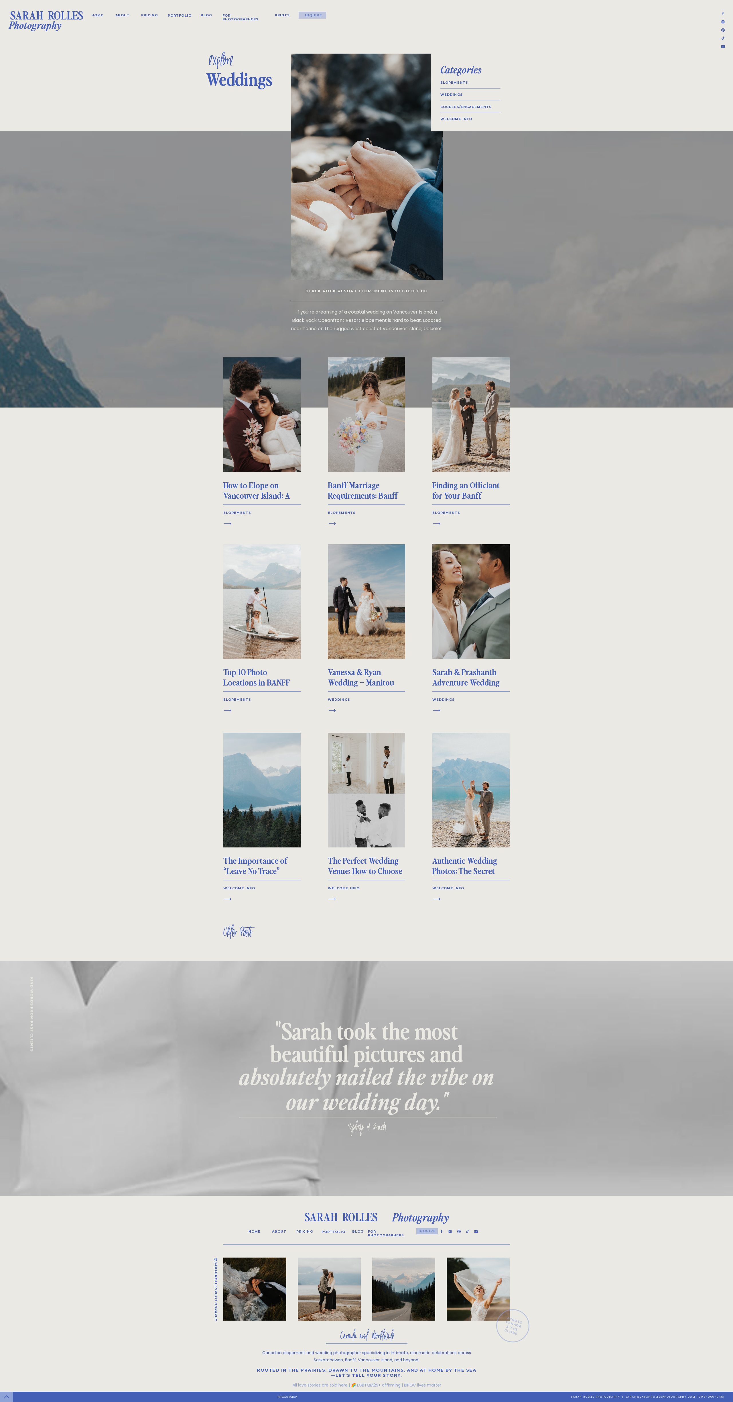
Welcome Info (239, 888)
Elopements (237, 513)
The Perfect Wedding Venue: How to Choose (365, 865)
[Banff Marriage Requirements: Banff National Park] (332, 523)
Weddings (339, 700)
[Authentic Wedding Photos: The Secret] (436, 899)
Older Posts (237, 933)
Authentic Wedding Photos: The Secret (464, 865)
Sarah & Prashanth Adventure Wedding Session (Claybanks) (467, 682)
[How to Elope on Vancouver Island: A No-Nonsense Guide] (227, 523)
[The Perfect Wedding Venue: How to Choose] (332, 899)
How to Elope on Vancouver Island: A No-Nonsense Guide (256, 495)
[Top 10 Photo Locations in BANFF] (227, 710)
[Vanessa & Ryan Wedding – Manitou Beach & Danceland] (332, 710)
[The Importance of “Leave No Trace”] (227, 899)
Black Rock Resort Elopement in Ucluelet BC (366, 291)
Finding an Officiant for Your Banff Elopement (466, 495)
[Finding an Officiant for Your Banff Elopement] (436, 523)
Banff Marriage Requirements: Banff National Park (363, 495)
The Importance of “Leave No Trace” (255, 865)
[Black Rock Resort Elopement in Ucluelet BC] (367, 167)
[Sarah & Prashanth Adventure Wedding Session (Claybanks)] (436, 710)
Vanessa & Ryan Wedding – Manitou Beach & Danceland (361, 682)
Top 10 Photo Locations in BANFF (256, 677)
